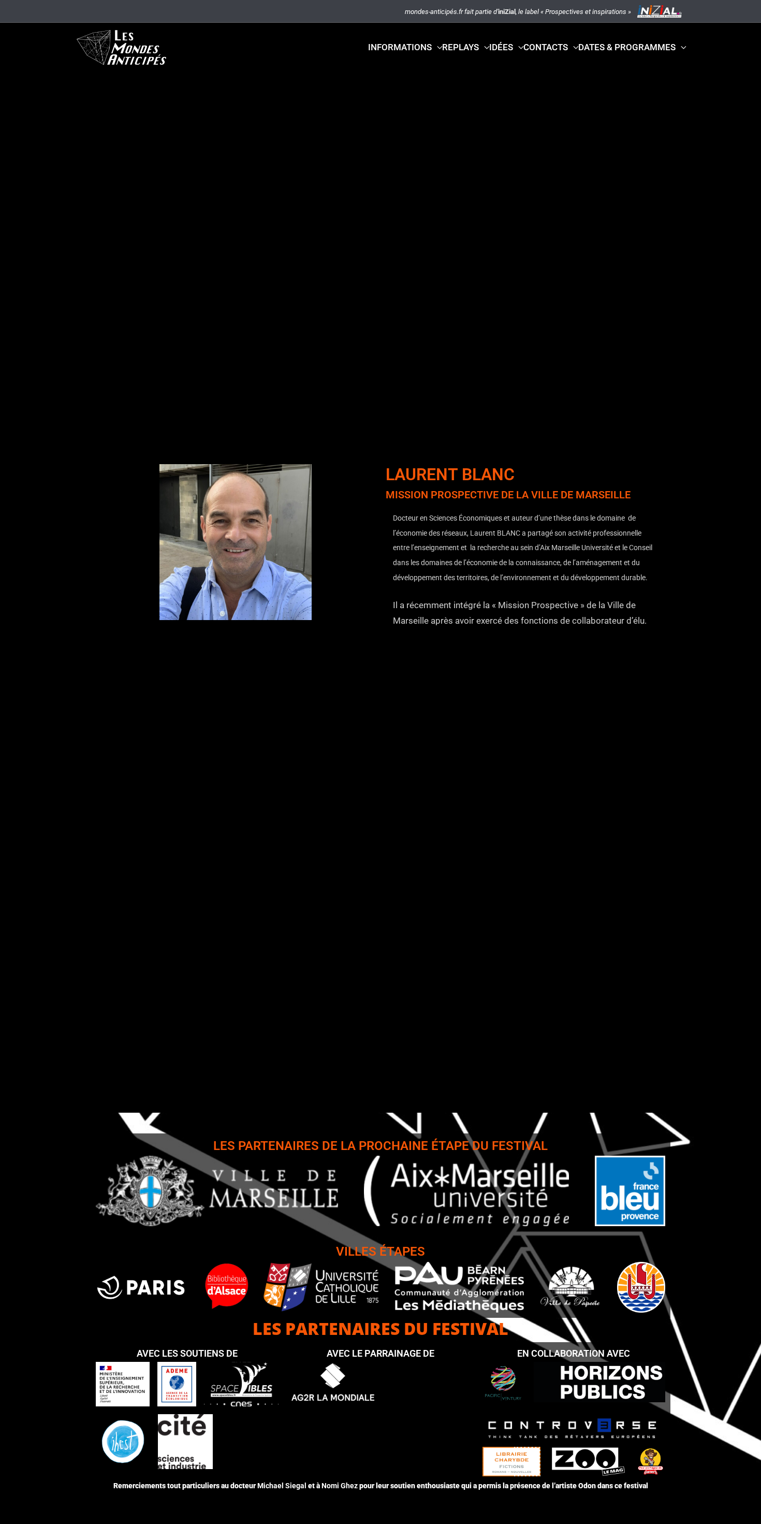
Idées (501, 47)
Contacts (545, 47)
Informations (400, 47)
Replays (460, 47)
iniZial (507, 12)
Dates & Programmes (627, 47)
